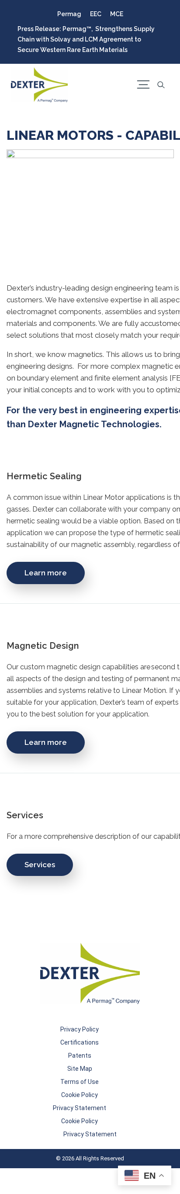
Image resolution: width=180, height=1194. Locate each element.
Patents (79, 1055)
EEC (95, 13)
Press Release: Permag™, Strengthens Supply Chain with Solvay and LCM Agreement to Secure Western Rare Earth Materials (86, 39)
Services (39, 864)
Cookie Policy (79, 1094)
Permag (69, 13)
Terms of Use (79, 1081)
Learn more (45, 572)
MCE (116, 13)
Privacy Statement (79, 1107)
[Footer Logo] (90, 973)
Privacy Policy (79, 1029)
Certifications (79, 1042)
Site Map (79, 1068)
